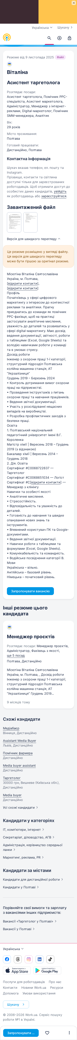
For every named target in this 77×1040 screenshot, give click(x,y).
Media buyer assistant (19, 765)
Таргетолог (12, 778)
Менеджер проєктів (31, 636)
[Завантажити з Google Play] (47, 970)
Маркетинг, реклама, (21, 857)
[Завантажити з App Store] (17, 970)
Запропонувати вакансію (23, 1033)
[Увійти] (69, 38)
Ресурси (56, 988)
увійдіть (60, 191)
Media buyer (12, 795)
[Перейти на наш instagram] (29, 959)
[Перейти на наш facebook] (7, 959)
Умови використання (39, 993)
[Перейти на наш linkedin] (39, 959)
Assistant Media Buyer (19, 741)
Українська (11, 949)
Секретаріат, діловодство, (27, 837)
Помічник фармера (18, 753)
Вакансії (17, 929)
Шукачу (63, 27)
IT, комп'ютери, (22, 830)
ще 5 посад (16, 655)
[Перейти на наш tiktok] (50, 959)
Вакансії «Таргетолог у (28, 921)
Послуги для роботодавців (24, 982)
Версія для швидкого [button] (32, 239)
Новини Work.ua (33, 988)
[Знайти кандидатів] (49, 38)
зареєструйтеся (53, 196)
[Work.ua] (7, 37)
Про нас (55, 982)
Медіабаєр (11, 728)
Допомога (11, 993)
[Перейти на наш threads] (18, 959)
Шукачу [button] (13, 1004)
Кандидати (31, 879)
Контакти (10, 988)
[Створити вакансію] (59, 38)
